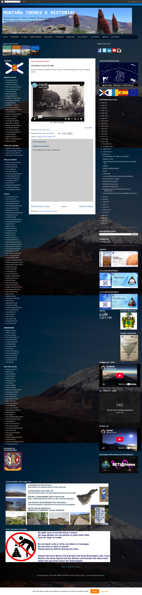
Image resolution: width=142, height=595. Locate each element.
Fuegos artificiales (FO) (13, 260)
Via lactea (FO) (10, 321)
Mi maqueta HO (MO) (12, 410)
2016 (103, 129)
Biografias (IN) (10, 82)
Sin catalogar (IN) (11, 128)
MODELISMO (71, 37)
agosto (105, 154)
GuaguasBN (88, 128)
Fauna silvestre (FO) (12, 246)
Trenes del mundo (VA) (13, 428)
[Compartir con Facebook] (69, 133)
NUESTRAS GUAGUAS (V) (110, 181)
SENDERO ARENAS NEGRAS (111, 168)
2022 (103, 113)
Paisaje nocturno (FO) (12, 287)
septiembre (106, 152)
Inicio (64, 206)
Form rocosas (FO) (11, 255)
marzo (105, 207)
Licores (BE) (9, 405)
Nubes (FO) (9, 280)
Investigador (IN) (11, 105)
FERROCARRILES (36, 37)
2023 (103, 110)
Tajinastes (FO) (10, 303)
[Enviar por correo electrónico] (63, 133)
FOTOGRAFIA (59, 37)
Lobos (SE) (9, 349)
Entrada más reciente (40, 206)
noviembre (106, 146)
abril (104, 204)
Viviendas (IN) (10, 141)
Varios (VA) (9, 430)
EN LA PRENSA (82, 37)
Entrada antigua (86, 206)
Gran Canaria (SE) (11, 337)
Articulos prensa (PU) (12, 162)
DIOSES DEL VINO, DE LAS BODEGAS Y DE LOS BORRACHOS (117, 190)
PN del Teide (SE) (11, 351)
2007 (103, 223)
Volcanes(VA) (10, 439)
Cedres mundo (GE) (12, 153)
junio (104, 199)
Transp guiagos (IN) (12, 132)
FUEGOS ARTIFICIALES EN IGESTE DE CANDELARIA (118, 176)
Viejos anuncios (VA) (12, 433)
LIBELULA (105, 166)
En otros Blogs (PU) (12, 176)
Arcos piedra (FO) (11, 201)
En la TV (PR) (9, 169)
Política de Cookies (73, 567)
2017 (103, 126)
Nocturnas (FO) (10, 278)
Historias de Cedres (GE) (13, 155)
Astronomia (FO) (11, 208)
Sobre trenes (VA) (11, 426)
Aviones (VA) (9, 376)
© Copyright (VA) (11, 444)
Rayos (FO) (9, 294)
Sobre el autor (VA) (11, 424)
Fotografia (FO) (41, 136)
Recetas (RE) (9, 421)
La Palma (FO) (10, 267)
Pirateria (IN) (9, 112)
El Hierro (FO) (10, 228)
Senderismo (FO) (11, 298)
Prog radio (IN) (10, 119)
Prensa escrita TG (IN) (12, 114)
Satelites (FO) (10, 296)
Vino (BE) (8, 435)
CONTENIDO (15, 37)
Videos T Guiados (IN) (12, 139)
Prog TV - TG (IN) (11, 116)
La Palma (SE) (10, 344)
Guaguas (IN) (51, 136)
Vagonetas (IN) (10, 137)
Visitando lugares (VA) (12, 437)
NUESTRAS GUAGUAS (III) (110, 187)
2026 (103, 103)
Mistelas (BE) (9, 412)
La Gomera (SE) (10, 340)
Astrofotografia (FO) (12, 206)
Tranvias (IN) (9, 134)
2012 (103, 139)
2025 (103, 105)
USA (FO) (8, 316)
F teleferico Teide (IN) (12, 98)
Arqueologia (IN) (11, 80)
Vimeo (48, 130)
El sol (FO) (9, 235)
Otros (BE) (9, 415)
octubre (105, 149)
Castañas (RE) (10, 385)
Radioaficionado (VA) (12, 419)
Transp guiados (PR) (12, 189)
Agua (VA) (9, 372)
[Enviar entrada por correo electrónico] (59, 133)
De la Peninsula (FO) (12, 222)
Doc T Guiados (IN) (11, 89)
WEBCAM (105, 37)
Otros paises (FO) (11, 285)
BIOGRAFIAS (48, 37)
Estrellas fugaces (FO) (12, 242)
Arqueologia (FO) (11, 204)
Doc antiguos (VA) (11, 392)
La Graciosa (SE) (10, 342)
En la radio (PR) (10, 171)
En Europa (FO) (10, 237)
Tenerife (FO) (10, 305)
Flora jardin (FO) (11, 251)
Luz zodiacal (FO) (11, 274)
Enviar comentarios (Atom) (48, 211)
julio (104, 197)
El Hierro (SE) (9, 333)
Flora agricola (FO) (11, 249)
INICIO (6, 37)
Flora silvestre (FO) (11, 253)
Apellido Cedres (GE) (12, 148)
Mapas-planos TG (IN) (12, 109)
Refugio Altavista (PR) (12, 185)
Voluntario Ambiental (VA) (14, 442)
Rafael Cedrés (39, 130)
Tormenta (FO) (10, 312)
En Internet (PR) (10, 167)
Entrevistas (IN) (10, 94)
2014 (103, 134)
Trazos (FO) (9, 314)
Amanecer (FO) (10, 197)
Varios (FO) (9, 319)
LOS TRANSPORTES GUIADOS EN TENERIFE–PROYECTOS (120, 193)
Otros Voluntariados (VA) (13, 417)
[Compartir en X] (67, 133)
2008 (103, 221)
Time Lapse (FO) (11, 310)
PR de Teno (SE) (10, 355)
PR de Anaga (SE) (11, 353)
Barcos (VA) (9, 378)
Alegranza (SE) (10, 330)
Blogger (102, 575)
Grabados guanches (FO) (13, 262)
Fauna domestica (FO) (12, 244)
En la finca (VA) (10, 394)
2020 (103, 118)
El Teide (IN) (9, 91)
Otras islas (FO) (10, 283)
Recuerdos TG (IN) (11, 123)
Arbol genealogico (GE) (13, 151)
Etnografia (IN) (10, 96)
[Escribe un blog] (65, 133)
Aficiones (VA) (10, 369)
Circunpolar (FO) (11, 215)
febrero (105, 210)
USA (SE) (8, 362)
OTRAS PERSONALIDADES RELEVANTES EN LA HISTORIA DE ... (119, 162)
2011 (103, 142)
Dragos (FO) (9, 224)
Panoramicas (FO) (11, 289)
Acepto (95, 591)
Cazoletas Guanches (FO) (13, 213)
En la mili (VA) (10, 396)
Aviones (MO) (10, 374)
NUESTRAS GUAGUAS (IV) (110, 184)
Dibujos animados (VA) (13, 390)
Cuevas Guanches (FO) (13, 219)
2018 (103, 123)
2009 (103, 218)
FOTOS (105, 171)
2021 (103, 116)
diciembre (106, 144)
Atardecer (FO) (10, 210)
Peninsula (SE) (10, 358)
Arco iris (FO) (10, 199)
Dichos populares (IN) (12, 87)
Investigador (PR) (11, 180)
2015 (103, 131)
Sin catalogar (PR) (11, 187)
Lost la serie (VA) (11, 408)
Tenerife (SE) (9, 360)
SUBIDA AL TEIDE (108, 159)
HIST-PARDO (115, 37)
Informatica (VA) (11, 403)
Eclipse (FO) (9, 226)
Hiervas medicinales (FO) (13, 264)
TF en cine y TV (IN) (11, 130)
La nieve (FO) (10, 271)
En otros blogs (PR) (11, 178)
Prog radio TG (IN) (11, 121)
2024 (103, 108)
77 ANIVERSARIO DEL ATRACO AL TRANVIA (116, 156)
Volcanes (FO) (10, 323)
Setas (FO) (9, 301)
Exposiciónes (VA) (11, 399)
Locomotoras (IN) (11, 107)
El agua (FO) (9, 233)
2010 (103, 215)
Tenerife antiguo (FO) (12, 307)
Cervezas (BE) (10, 387)
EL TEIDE (24, 37)
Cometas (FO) (10, 217)
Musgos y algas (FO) (12, 276)
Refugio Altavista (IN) (12, 125)
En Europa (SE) (10, 335)
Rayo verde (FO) (11, 292)
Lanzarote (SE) (10, 346)
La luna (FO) (9, 269)
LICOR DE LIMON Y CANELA (111, 179)
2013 (103, 136)
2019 (103, 121)
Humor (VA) (9, 401)
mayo (105, 202)
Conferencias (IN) (11, 85)
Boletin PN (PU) (10, 165)
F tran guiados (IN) (11, 100)
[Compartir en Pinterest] (71, 133)
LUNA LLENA (106, 174)
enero (105, 212)
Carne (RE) (9, 383)
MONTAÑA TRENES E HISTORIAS (39, 13)
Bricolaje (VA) (10, 381)
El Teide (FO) (9, 231)
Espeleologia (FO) (11, 240)
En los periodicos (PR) (12, 174)
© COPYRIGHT (94, 37)
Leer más (104, 591)
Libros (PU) (9, 183)
